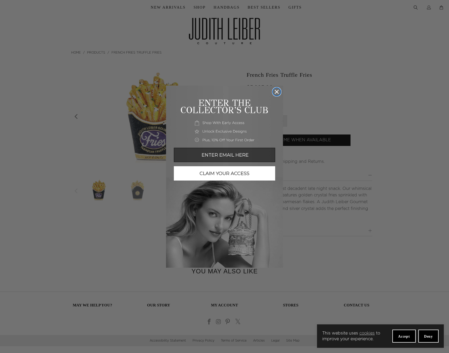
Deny (428, 336)
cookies (367, 333)
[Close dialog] (277, 92)
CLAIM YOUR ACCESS (224, 173)
